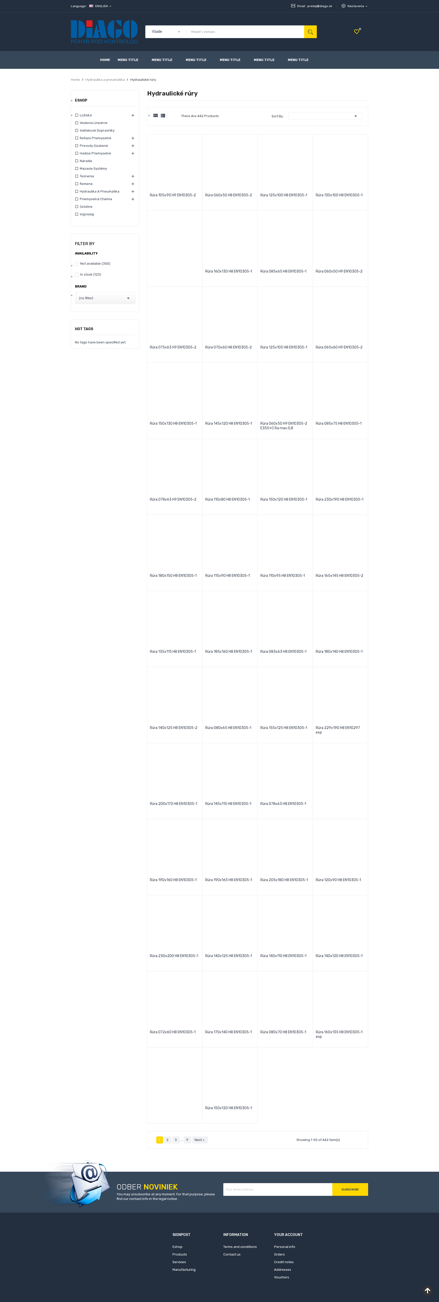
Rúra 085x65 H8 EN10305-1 (283, 271)
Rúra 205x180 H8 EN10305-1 (284, 880)
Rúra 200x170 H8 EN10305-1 (173, 804)
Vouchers (281, 1277)
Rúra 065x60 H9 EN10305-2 (339, 347)
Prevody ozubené (94, 146)
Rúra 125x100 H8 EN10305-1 (283, 195)
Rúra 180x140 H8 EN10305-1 (339, 651)
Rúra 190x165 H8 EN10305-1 (228, 880)
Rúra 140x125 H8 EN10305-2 (173, 728)
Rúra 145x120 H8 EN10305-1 (228, 423)
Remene (86, 184)
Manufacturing (184, 1270)
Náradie (86, 161)
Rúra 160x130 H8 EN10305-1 (228, 271)
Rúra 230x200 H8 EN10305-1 (174, 956)
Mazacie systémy (93, 168)
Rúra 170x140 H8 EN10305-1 (228, 1032)
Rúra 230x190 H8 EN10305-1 (339, 499)
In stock (90, 274)
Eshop (81, 101)
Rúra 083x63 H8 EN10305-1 (283, 651)
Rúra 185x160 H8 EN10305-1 (228, 651)
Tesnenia (87, 176)
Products (180, 1254)
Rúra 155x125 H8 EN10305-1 (283, 728)
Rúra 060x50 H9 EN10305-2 (339, 271)
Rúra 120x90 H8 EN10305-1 (338, 880)
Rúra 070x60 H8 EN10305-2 (228, 347)
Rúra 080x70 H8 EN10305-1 (283, 1032)
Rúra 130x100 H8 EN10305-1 (339, 195)
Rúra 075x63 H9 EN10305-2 (173, 347)
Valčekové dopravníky (97, 130)
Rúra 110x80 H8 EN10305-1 (227, 499)
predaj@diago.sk (319, 6)
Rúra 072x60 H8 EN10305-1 (173, 1032)
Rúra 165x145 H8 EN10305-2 (339, 576)
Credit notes (284, 1262)
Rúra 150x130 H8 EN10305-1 (173, 423)
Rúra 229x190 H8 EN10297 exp (338, 730)
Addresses (282, 1270)
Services (179, 1262)
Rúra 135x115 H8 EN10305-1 (173, 651)
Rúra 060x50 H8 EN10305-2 (228, 195)
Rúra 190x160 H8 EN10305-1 (173, 880)
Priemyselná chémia (96, 199)
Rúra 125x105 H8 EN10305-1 (283, 347)
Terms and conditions (240, 1247)
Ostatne (86, 207)
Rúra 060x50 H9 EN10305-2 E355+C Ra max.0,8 (283, 425)
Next (200, 1140)
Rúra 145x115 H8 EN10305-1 (228, 804)
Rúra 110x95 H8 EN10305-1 (282, 576)
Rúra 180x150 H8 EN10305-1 (173, 576)
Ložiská (86, 115)
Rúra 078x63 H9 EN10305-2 (173, 499)
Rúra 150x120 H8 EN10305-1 (283, 499)
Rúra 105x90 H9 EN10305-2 (173, 195)
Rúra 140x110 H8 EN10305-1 (283, 956)
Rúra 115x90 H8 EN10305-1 (227, 576)
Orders (279, 1254)
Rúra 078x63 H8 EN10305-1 (283, 804)
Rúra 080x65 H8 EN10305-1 (228, 728)
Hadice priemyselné (95, 153)
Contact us (232, 1254)
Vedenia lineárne (93, 123)
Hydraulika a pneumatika (99, 191)
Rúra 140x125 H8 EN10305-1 (228, 956)
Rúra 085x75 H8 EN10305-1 (339, 423)
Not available (95, 263)
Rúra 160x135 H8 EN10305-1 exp (339, 1034)
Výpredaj (87, 214)
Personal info (284, 1247)
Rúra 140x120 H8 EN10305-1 (339, 956)
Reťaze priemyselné (95, 138)
